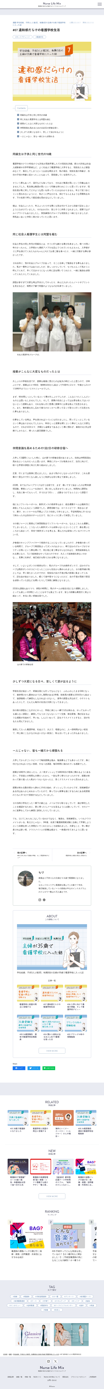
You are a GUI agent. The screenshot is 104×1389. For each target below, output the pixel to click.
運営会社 (65, 1377)
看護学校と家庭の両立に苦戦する (76, 854)
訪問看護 (31, 1305)
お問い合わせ (52, 1380)
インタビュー (16, 1305)
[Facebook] (19, 1068)
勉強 (88, 1301)
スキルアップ (61, 1301)
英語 (92, 1305)
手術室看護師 (41, 1296)
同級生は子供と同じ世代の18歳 (33, 115)
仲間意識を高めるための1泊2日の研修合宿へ (39, 128)
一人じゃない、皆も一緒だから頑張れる (37, 136)
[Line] (48, 1068)
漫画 (15, 1296)
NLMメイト (37, 1377)
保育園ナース (86, 1296)
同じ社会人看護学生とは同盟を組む (35, 119)
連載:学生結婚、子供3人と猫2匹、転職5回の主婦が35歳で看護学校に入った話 (39, 23)
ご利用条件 (92, 1377)
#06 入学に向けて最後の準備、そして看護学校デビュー (33, 855)
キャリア (76, 1301)
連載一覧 (19, 1377)
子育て (46, 1301)
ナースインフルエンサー (64, 1305)
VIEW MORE (52, 1050)
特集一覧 (28, 1377)
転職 (46, 1310)
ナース (34, 1301)
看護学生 (40, 37)
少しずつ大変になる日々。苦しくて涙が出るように (42, 132)
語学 (82, 1305)
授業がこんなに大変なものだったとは (36, 123)
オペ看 (55, 1296)
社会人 (57, 1310)
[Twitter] (34, 1068)
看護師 (26, 1296)
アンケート (69, 1296)
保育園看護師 (20, 1301)
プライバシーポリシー (78, 1377)
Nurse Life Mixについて (52, 1377)
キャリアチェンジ (23, 37)
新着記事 (11, 1377)
